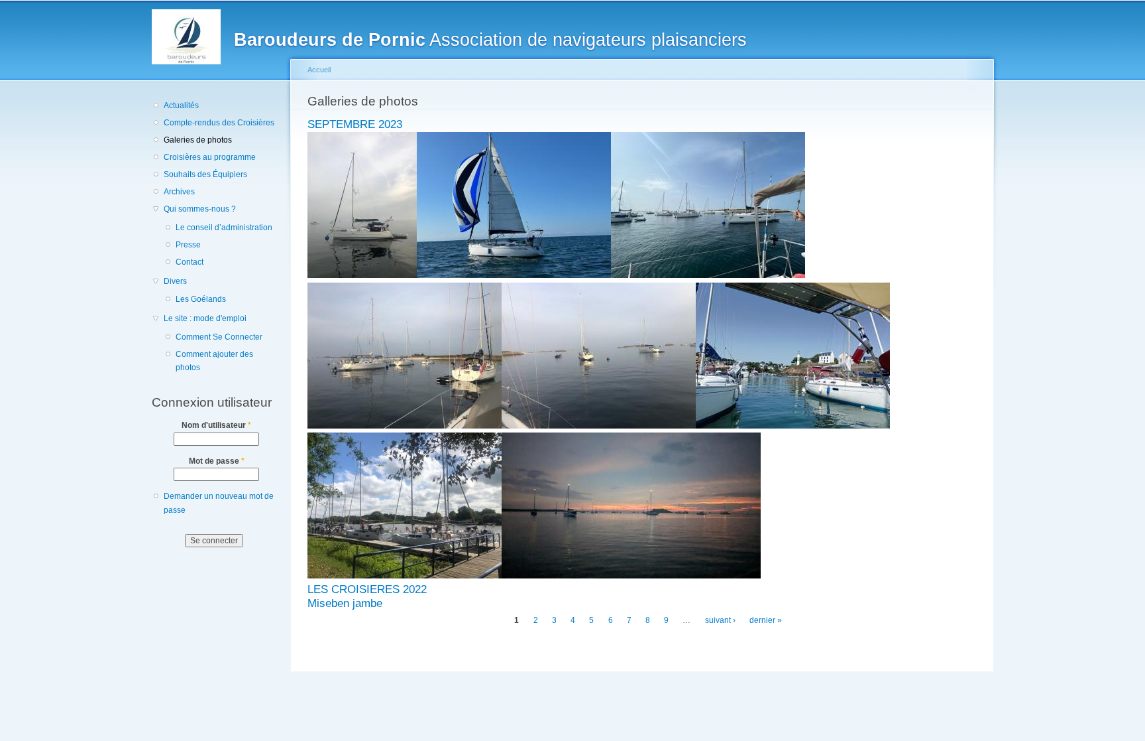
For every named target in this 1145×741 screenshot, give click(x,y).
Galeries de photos (198, 140)
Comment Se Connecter (219, 337)
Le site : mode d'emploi (205, 318)
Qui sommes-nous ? (200, 209)
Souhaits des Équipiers (205, 174)
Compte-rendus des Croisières (219, 122)
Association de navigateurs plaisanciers (490, 39)
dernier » (765, 620)
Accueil (319, 70)
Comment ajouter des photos (214, 361)
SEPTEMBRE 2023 (354, 124)
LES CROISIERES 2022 (367, 589)
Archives (179, 191)
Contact (189, 262)
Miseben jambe (344, 603)
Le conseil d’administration (224, 227)
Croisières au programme (210, 157)
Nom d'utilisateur (216, 425)
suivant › (720, 620)
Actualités (181, 105)
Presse (188, 244)
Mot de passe (217, 461)
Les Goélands (201, 299)
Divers (175, 281)
